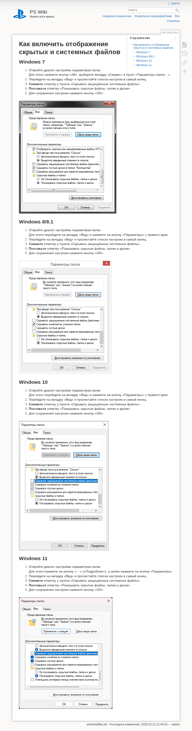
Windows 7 (143, 52)
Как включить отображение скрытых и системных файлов (153, 46)
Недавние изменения (117, 16)
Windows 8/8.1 (145, 56)
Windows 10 (144, 60)
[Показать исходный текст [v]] (184, 44)
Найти (177, 10)
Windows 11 (144, 65)
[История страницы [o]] (184, 53)
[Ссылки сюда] (184, 62)
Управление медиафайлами (153, 16)
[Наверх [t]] (184, 71)
